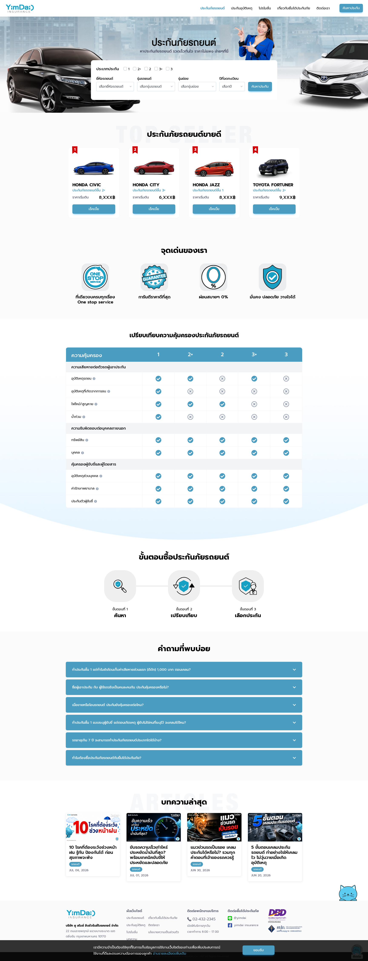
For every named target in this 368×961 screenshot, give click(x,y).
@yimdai (240, 918)
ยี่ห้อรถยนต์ (104, 78)
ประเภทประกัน (107, 69)
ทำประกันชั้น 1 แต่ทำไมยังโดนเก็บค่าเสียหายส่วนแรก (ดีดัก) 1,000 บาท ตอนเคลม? (131, 669)
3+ (160, 69)
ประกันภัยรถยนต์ (212, 8)
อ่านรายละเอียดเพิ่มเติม (169, 953)
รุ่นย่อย (183, 78)
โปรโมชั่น (265, 8)
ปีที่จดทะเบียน (229, 78)
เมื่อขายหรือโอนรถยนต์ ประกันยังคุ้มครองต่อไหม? (108, 705)
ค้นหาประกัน (351, 8)
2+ (139, 69)
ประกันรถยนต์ (135, 918)
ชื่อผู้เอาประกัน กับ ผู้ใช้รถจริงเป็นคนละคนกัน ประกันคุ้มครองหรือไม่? (120, 687)
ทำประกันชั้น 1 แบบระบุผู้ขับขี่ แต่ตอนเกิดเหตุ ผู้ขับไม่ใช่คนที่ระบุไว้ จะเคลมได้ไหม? (129, 722)
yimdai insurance (246, 925)
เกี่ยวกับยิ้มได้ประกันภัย (293, 8)
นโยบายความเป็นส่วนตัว (163, 932)
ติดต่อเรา (323, 8)
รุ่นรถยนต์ (144, 78)
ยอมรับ (258, 950)
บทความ (131, 939)
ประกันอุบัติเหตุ (241, 8)
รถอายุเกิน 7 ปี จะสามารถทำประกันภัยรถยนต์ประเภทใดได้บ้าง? (116, 740)
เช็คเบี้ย (94, 209)
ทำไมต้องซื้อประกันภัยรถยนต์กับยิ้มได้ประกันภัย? (106, 757)
